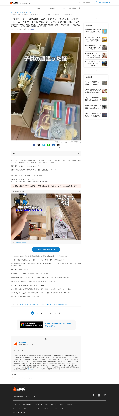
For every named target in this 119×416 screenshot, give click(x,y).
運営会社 (53, 404)
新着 (80, 8)
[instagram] (22, 350)
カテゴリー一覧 (16, 408)
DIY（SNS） (29, 12)
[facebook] (18, 350)
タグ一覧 (34, 408)
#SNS (19, 378)
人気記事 (52, 8)
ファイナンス (61, 8)
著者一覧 (26, 408)
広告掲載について (27, 404)
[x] (15, 350)
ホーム (12, 12)
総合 (39, 8)
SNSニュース (20, 12)
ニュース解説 (72, 8)
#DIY (14, 378)
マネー (45, 8)
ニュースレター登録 (103, 2)
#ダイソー (31, 378)
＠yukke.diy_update (21, 242)
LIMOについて (16, 404)
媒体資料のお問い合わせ (41, 404)
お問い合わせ (70, 404)
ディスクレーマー (59, 408)
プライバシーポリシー (46, 408)
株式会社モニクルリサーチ (35, 369)
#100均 (24, 378)
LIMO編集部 (22, 342)
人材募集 (61, 404)
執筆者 (29, 29)
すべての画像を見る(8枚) (46, 249)
